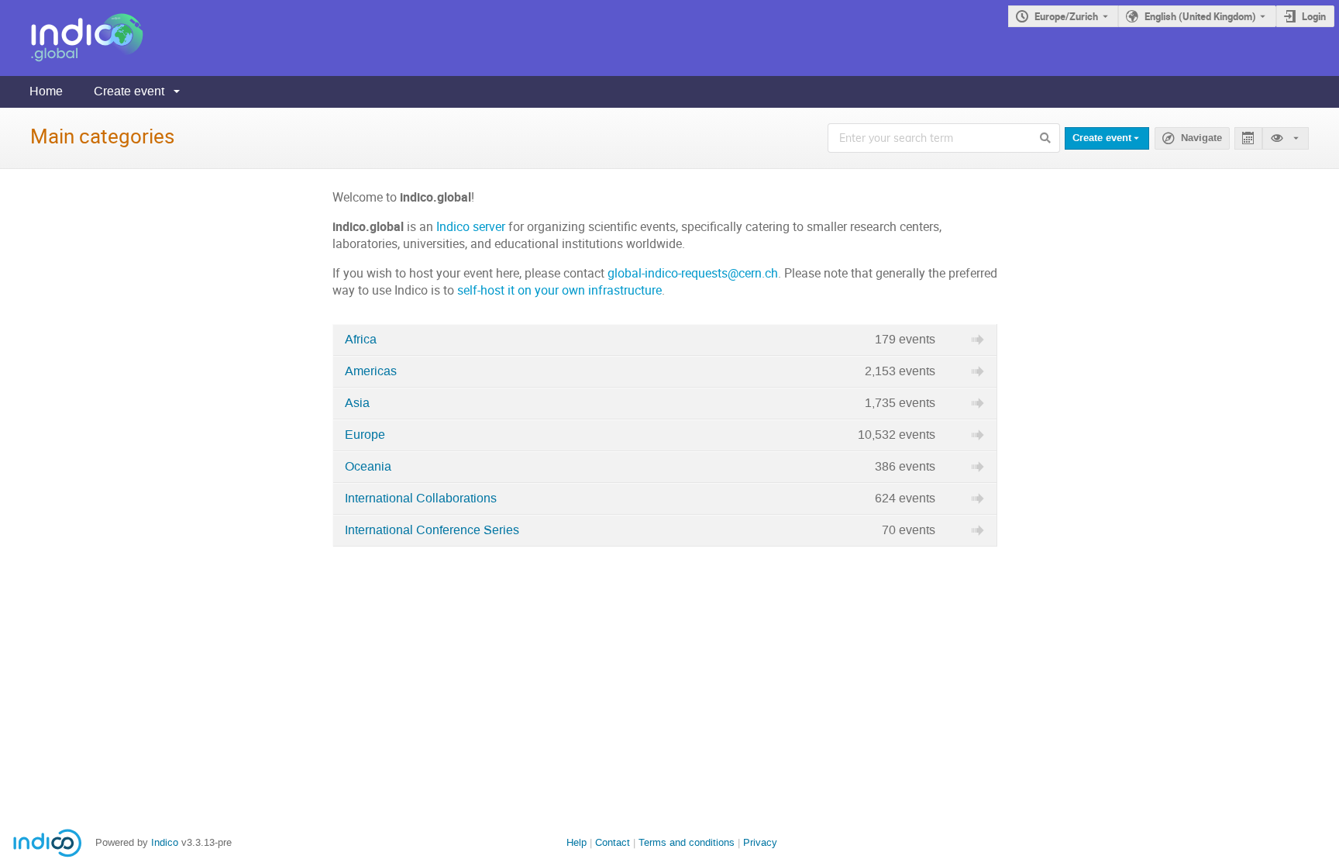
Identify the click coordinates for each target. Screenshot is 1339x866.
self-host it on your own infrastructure (559, 290)
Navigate (1201, 138)
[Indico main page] (71, 38)
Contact (612, 842)
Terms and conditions (687, 842)
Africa (361, 339)
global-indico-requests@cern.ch (693, 273)
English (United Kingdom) (1200, 16)
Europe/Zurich (1066, 16)
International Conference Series (432, 530)
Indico (164, 842)
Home (46, 91)
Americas (371, 371)
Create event (129, 91)
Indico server (470, 227)
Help (576, 842)
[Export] (1248, 138)
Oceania (368, 466)
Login (1314, 16)
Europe (365, 435)
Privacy (760, 842)
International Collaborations (421, 498)
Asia (357, 403)
